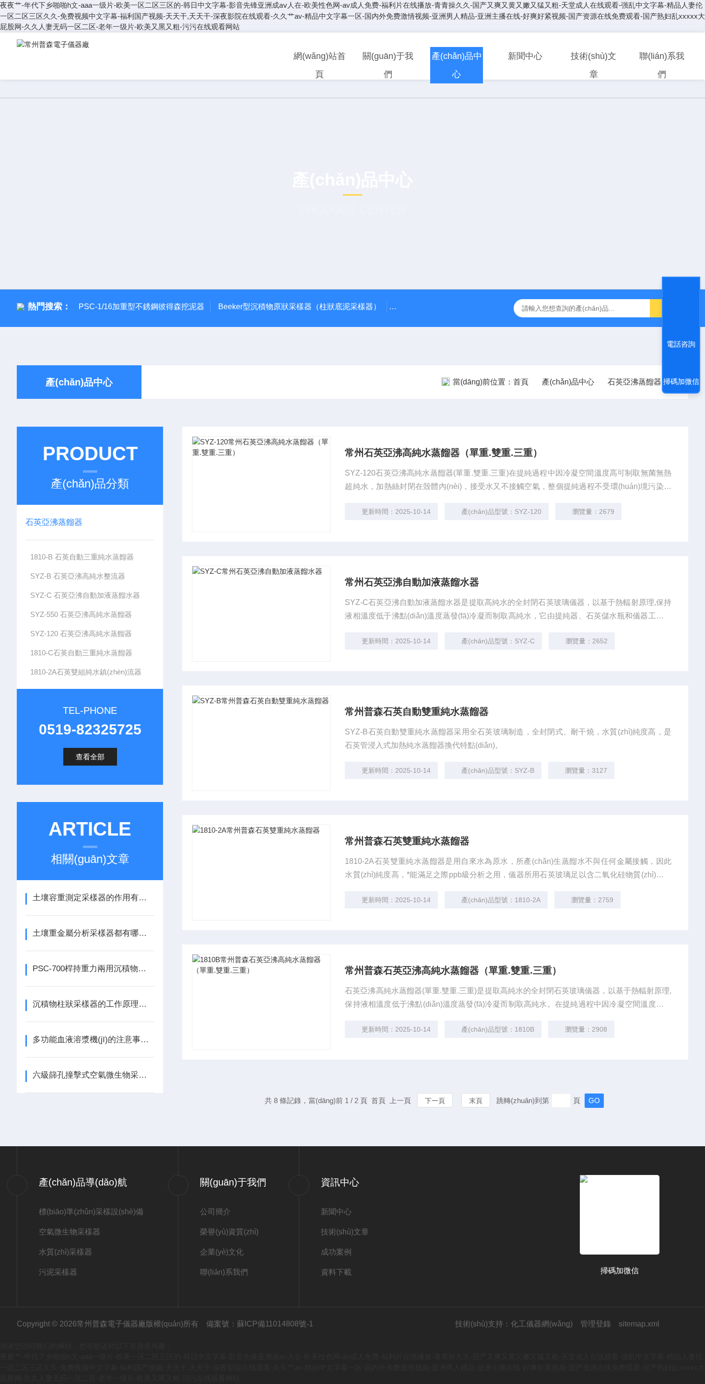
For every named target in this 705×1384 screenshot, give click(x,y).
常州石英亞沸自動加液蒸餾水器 (412, 582)
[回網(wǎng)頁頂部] (681, 308)
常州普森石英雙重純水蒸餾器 (407, 841)
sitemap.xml (639, 1324)
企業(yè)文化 (222, 1252)
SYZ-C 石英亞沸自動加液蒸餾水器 (85, 595)
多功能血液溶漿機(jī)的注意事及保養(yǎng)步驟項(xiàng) (93, 1039)
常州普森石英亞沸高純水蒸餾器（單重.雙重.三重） (453, 970)
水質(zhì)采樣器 (65, 1252)
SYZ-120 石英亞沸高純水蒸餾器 (81, 633)
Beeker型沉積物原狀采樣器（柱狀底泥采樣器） (299, 306)
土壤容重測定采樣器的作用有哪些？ (93, 897)
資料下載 (336, 1272)
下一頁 (435, 1101)
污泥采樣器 (58, 1272)
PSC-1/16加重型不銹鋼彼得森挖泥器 (141, 306)
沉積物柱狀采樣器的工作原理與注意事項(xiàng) (93, 1004)
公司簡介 (215, 1212)
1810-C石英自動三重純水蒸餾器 (81, 653)
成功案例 (336, 1252)
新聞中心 (525, 56)
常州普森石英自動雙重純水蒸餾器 (417, 711)
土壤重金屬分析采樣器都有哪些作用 (93, 933)
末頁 (475, 1101)
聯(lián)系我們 (661, 65)
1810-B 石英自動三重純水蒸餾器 (82, 557)
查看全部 (90, 757)
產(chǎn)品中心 (457, 65)
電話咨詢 (681, 344)
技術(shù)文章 (593, 65)
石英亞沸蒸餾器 (634, 382)
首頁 (521, 382)
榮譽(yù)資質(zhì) (229, 1232)
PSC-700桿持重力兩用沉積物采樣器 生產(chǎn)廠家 (93, 968)
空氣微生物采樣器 (69, 1232)
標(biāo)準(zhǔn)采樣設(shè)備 (91, 1212)
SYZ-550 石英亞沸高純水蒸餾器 (81, 614)
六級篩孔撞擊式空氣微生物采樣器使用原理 (93, 1075)
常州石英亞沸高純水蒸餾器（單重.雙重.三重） (443, 452)
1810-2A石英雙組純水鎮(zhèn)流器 (85, 672)
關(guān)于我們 (388, 65)
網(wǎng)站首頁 (320, 65)
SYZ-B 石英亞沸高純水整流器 (77, 576)
